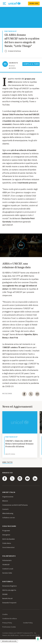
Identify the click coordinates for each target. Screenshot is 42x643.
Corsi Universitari (8, 547)
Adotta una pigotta (9, 590)
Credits (5, 614)
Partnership (10, 31)
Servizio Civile (7, 573)
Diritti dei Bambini (8, 539)
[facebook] (24, 394)
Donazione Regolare (9, 586)
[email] (37, 394)
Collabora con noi (8, 517)
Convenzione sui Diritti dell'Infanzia (15, 505)
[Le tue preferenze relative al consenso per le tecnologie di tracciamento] (38, 639)
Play (21, 245)
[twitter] (30, 394)
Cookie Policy (28, 623)
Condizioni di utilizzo (9, 618)
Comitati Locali (7, 569)
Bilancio (5, 501)
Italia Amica (6, 543)
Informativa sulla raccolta (9, 641)
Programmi (6, 530)
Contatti (5, 509)
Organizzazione (7, 497)
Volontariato (7, 560)
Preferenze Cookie (9, 627)
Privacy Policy (7, 623)
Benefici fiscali (7, 598)
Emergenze (6, 535)
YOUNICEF (6, 564)
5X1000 (4, 594)
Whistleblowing (7, 513)
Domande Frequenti (9, 603)
